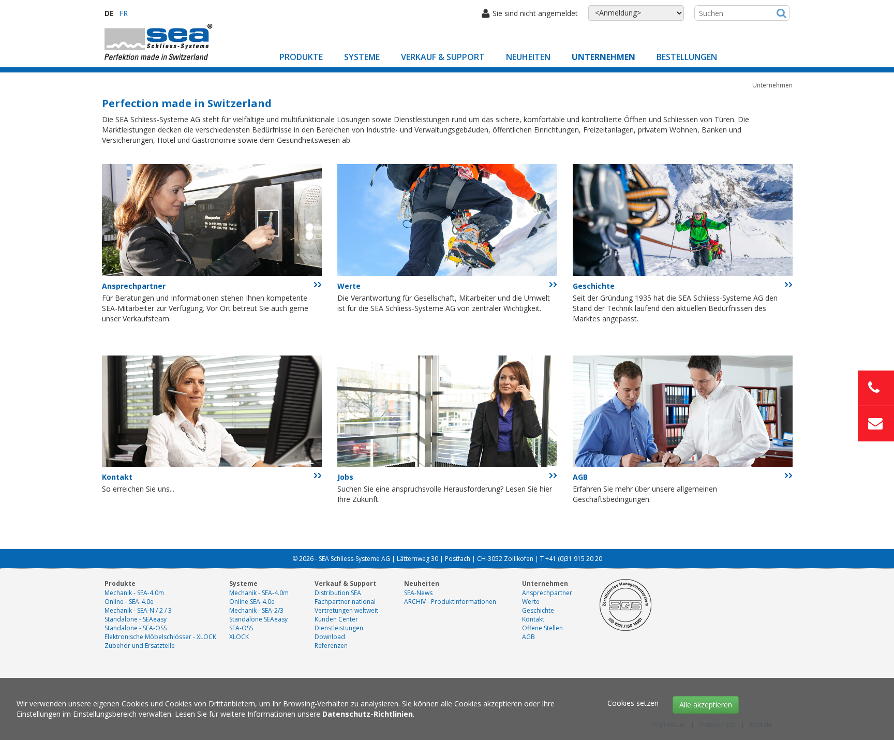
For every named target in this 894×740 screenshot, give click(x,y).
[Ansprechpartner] (212, 219)
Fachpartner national (345, 601)
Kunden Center (336, 619)
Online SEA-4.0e (252, 601)
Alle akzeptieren (705, 704)
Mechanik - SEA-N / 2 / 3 (138, 610)
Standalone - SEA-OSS (136, 628)
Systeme (362, 57)
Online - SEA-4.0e (129, 601)
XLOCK (239, 636)
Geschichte (594, 286)
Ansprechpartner (134, 286)
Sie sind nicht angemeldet (535, 13)
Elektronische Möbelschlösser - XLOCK (160, 636)
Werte (349, 286)
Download (330, 636)
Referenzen (331, 645)
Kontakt (117, 477)
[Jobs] (447, 410)
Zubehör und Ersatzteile (140, 645)
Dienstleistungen (339, 628)
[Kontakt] (212, 410)
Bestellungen (687, 57)
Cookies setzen (633, 703)
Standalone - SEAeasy (136, 619)
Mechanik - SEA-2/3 (256, 610)
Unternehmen (603, 57)
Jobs (345, 477)
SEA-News (418, 592)
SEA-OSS (241, 628)
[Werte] (447, 219)
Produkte (301, 57)
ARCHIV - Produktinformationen (450, 601)
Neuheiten (528, 57)
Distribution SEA (338, 592)
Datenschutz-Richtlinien (367, 714)
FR (123, 13)
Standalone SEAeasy (258, 619)
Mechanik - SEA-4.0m (134, 592)
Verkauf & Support (443, 57)
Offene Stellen (542, 628)
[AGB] (683, 410)
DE (109, 13)
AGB (580, 477)
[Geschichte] (683, 219)
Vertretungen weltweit (346, 610)
